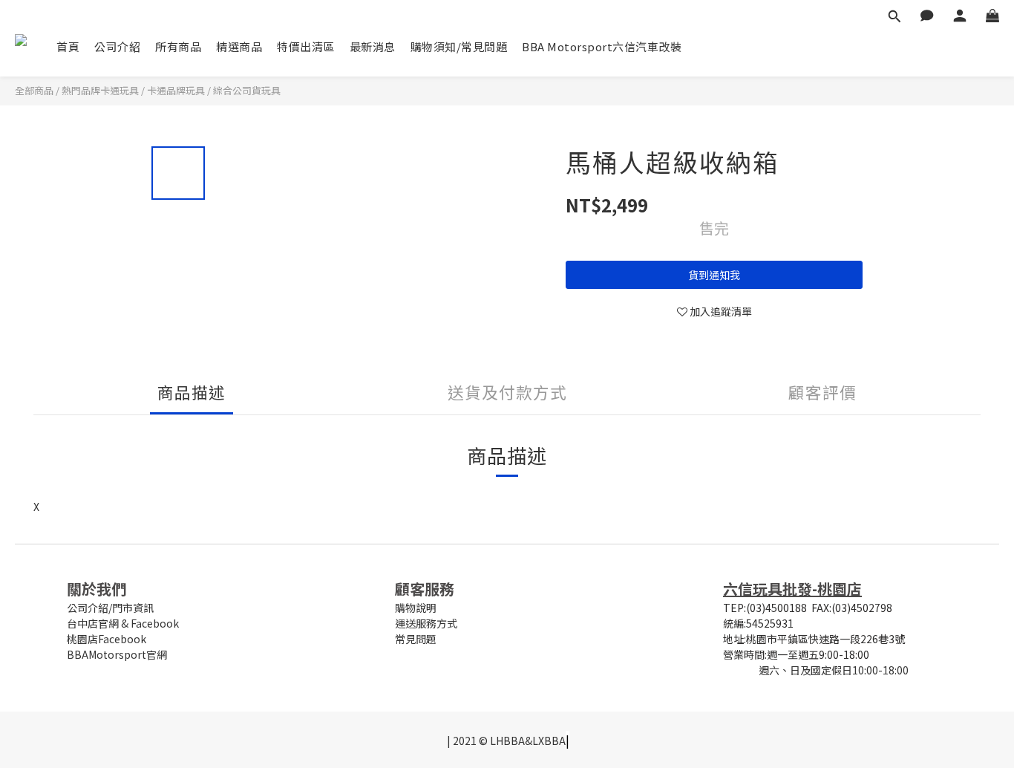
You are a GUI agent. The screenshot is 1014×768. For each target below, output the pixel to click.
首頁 (67, 46)
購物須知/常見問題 (459, 46)
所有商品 (178, 46)
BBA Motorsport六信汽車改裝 (601, 46)
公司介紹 (117, 46)
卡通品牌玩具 (176, 90)
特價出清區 (306, 46)
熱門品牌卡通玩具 (100, 90)
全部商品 (34, 90)
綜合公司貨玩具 (247, 90)
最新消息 (373, 46)
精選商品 (239, 46)
